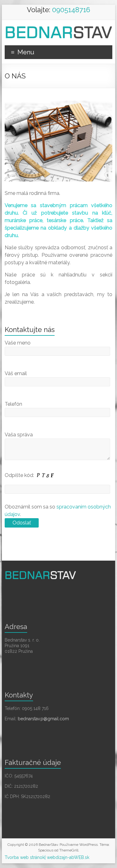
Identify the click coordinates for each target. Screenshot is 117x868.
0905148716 (71, 10)
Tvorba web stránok (25, 857)
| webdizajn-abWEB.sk (67, 857)
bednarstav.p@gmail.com (43, 718)
